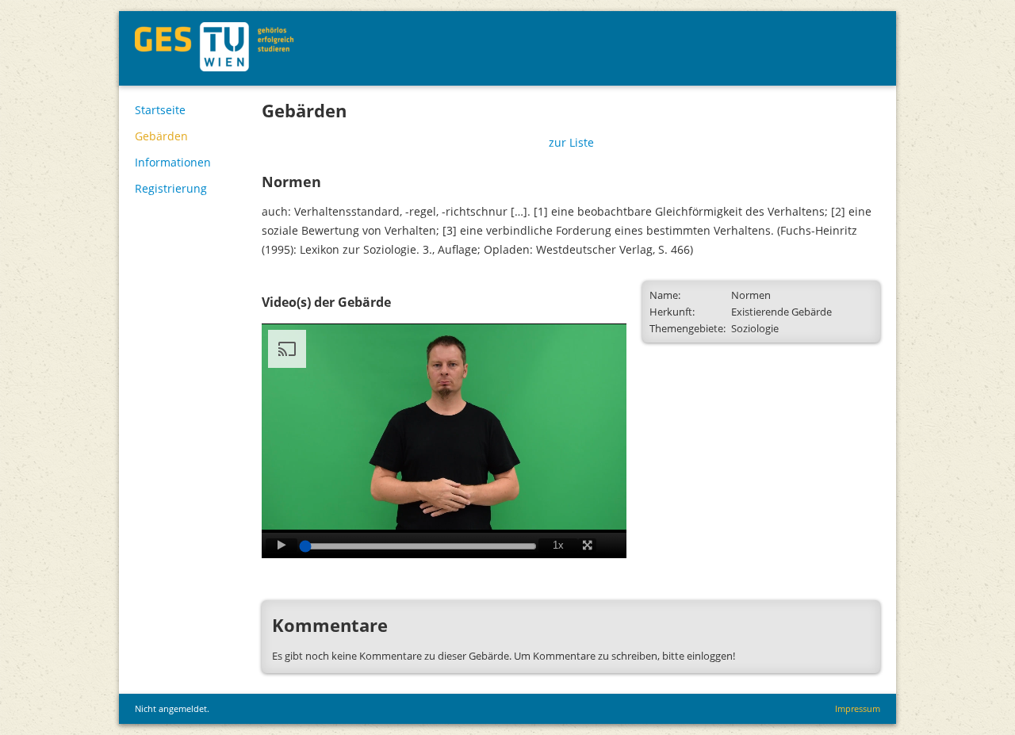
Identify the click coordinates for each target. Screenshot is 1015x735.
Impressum (857, 708)
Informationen (173, 162)
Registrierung (171, 188)
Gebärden (161, 136)
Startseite (160, 109)
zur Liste (571, 142)
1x (558, 545)
